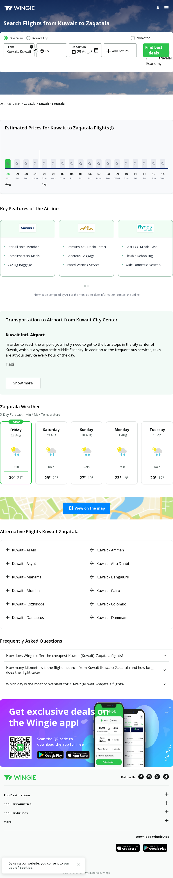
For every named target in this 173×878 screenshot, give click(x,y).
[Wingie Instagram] (149, 777)
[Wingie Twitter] (157, 777)
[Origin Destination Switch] (35, 50)
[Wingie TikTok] (166, 777)
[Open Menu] (166, 8)
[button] (8, 163)
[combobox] (19, 51)
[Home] (1, 103)
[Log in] (158, 7)
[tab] (85, 286)
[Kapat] (79, 865)
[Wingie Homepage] (19, 8)
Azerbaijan (13, 103)
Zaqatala (30, 103)
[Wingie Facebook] (141, 777)
